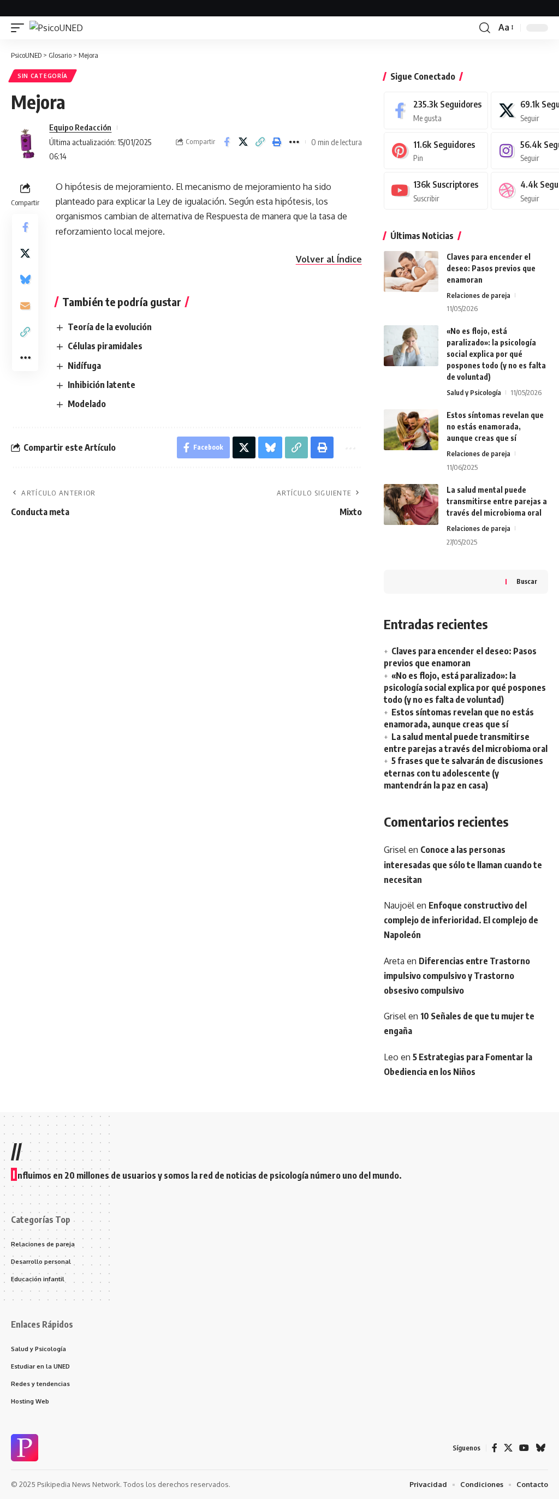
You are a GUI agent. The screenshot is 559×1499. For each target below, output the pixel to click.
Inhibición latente (101, 384)
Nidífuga (84, 365)
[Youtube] (436, 191)
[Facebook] (436, 110)
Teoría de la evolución (110, 326)
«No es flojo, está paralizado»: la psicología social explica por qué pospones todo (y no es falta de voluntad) (496, 353)
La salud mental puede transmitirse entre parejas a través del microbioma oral (497, 501)
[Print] (277, 142)
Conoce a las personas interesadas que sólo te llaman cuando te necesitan (463, 864)
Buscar (526, 581)
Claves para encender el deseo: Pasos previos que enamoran (491, 268)
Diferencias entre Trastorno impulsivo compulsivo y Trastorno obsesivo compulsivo (457, 975)
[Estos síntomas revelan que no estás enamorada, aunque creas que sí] (411, 429)
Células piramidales (105, 346)
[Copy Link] (260, 142)
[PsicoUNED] (56, 27)
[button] (20, 27)
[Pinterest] (436, 151)
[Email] (25, 305)
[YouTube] (524, 1448)
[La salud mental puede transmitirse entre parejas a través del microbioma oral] (411, 504)
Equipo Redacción (80, 127)
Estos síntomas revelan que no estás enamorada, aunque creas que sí (495, 426)
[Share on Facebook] (226, 142)
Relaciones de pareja (478, 295)
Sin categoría (42, 76)
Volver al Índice (329, 259)
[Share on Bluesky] (25, 279)
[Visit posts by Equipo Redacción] (27, 142)
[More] (294, 142)
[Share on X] (243, 142)
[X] (508, 1448)
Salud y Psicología (474, 392)
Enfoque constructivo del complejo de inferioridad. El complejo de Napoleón (461, 920)
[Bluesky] (540, 1448)
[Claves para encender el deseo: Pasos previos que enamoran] (411, 271)
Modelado (87, 403)
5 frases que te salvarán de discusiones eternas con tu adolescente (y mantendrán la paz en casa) (463, 773)
